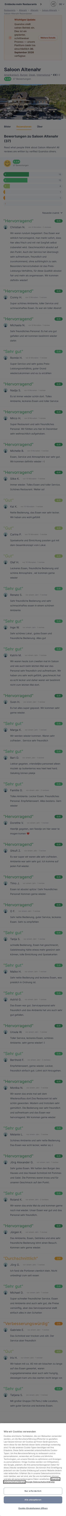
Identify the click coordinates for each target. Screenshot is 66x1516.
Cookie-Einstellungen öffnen (33, 1508)
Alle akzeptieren (33, 1500)
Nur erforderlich (33, 1491)
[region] (33, 1469)
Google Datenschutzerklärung (40, 1482)
